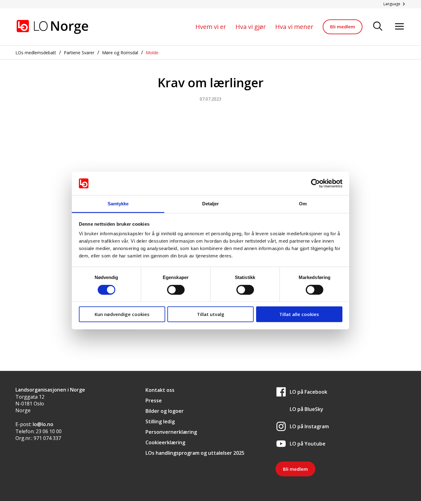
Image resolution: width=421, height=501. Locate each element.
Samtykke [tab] (118, 203)
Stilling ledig (160, 421)
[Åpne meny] (399, 27)
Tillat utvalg (210, 314)
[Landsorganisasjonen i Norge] (52, 27)
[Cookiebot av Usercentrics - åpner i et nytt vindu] (315, 183)
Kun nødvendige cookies (122, 314)
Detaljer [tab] (210, 203)
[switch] (176, 289)
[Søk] (378, 27)
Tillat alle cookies (299, 314)
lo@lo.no (43, 424)
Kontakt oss (159, 390)
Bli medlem (342, 26)
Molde (152, 52)
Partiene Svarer (79, 52)
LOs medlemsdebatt (35, 52)
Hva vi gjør (250, 27)
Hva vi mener (294, 27)
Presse (153, 400)
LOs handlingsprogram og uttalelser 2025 (194, 453)
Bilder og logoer (164, 411)
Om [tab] (303, 203)
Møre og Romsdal (120, 52)
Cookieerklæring (165, 442)
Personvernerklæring (171, 432)
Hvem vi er (210, 27)
